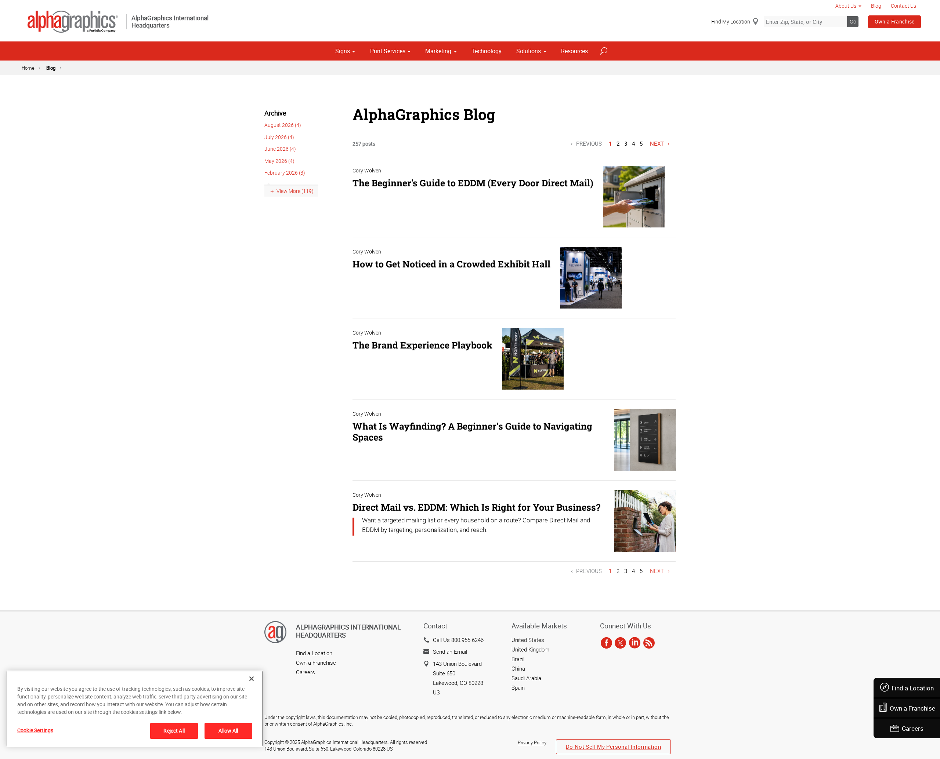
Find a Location (913, 688)
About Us (845, 5)
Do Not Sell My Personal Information (613, 746)
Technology (486, 51)
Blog (876, 5)
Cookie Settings (35, 730)
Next (657, 143)
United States (527, 639)
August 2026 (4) (282, 124)
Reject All (173, 730)
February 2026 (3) (284, 172)
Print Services (387, 51)
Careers (912, 728)
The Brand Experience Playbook (422, 345)
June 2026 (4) (280, 148)
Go (853, 21)
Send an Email (450, 651)
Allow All (228, 730)
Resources (574, 51)
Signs (342, 51)
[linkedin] (634, 643)
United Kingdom (530, 649)
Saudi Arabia (526, 678)
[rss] (649, 643)
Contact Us (903, 5)
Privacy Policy (532, 742)
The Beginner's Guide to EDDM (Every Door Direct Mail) (472, 183)
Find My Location (730, 21)
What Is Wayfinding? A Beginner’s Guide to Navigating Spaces (472, 431)
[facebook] (606, 643)
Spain (518, 687)
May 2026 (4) (279, 160)
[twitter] (620, 643)
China (518, 668)
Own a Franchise (895, 21)
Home (28, 68)
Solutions (528, 51)
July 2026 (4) (279, 137)
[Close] (251, 679)
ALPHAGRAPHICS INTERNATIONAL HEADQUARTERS (348, 631)
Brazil (517, 659)
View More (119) (295, 190)
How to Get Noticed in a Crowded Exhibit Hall (451, 264)
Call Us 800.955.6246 (458, 639)
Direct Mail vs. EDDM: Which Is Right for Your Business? (476, 507)
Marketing (438, 51)
